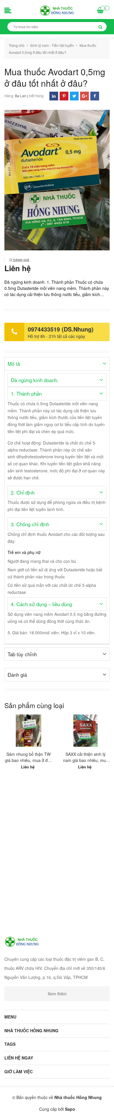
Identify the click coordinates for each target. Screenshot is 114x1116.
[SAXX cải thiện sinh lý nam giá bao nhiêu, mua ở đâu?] (85, 731)
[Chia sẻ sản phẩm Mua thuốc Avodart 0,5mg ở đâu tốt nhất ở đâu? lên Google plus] (84, 95)
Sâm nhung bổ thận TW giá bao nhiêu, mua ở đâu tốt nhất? (28, 757)
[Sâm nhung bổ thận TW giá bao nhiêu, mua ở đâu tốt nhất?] (28, 731)
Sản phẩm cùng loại (34, 705)
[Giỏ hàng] (100, 10)
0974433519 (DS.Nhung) (61, 329)
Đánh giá (20, 260)
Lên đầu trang (58, 1107)
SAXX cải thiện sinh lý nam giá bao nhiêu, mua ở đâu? (85, 757)
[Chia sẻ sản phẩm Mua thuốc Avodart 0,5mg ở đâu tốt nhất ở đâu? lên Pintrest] (64, 95)
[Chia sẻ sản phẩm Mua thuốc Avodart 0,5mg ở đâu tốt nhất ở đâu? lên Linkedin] (54, 95)
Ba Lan (20, 95)
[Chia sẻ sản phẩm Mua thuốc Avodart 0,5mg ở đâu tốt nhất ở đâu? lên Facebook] (95, 95)
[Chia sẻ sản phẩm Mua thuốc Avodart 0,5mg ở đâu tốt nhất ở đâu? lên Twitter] (74, 95)
